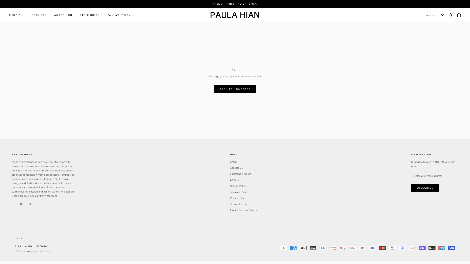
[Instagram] (21, 204)
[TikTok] (30, 204)
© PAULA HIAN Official (32, 246)
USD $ (427, 15)
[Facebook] (13, 204)
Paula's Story (119, 15)
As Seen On (63, 15)
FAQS (233, 162)
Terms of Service (239, 204)
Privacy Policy (238, 198)
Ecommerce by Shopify (39, 251)
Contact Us (236, 168)
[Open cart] (459, 15)
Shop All (16, 15)
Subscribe (425, 187)
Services (39, 15)
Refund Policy (238, 186)
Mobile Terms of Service (243, 210)
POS (17, 251)
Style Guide (90, 15)
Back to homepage (235, 89)
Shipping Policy (239, 192)
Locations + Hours (240, 174)
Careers (234, 180)
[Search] (451, 15)
